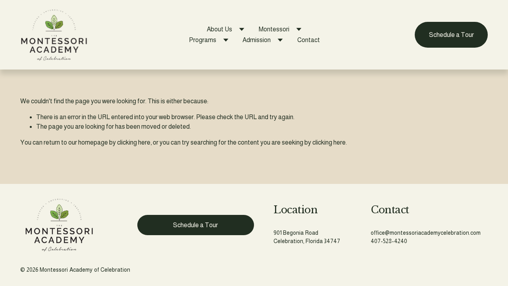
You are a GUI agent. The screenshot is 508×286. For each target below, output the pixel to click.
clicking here (133, 142)
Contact (308, 40)
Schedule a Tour (451, 34)
